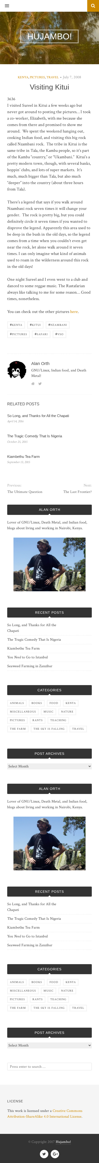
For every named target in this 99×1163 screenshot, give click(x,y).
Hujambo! (63, 1141)
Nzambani (57, 324)
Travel (52, 77)
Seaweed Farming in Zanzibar (29, 666)
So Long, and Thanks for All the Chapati (38, 416)
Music (48, 712)
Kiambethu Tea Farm (23, 457)
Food (54, 703)
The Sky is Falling (49, 729)
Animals (17, 703)
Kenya (23, 77)
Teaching (58, 720)
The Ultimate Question (24, 491)
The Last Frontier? (77, 491)
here (74, 311)
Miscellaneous (23, 712)
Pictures (37, 77)
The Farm (18, 729)
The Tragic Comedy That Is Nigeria (34, 436)
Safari (41, 334)
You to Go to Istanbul (27, 657)
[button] (4, 6)
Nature (67, 712)
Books (36, 703)
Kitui (35, 324)
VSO (59, 334)
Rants (37, 720)
